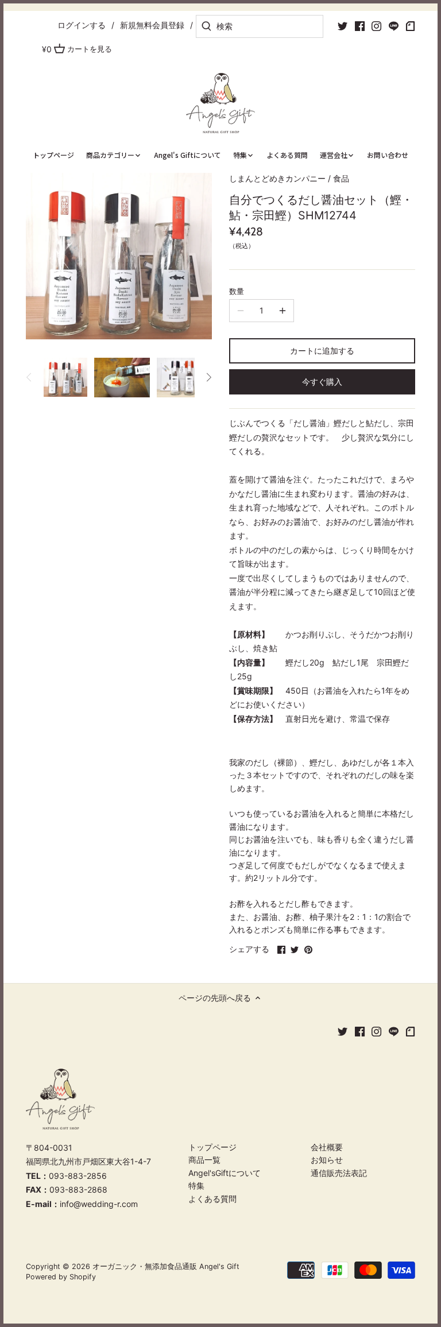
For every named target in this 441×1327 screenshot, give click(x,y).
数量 (236, 291)
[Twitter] (342, 26)
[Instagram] (376, 26)
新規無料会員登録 (152, 25)
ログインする (81, 25)
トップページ (212, 1147)
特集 (196, 1185)
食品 (341, 178)
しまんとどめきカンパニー (277, 178)
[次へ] (208, 377)
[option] (65, 377)
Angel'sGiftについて (224, 1173)
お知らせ (327, 1159)
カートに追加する (322, 350)
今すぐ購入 (322, 381)
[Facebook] (360, 26)
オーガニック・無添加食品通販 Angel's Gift (165, 1266)
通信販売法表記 (339, 1173)
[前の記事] (29, 377)
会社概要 (327, 1147)
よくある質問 (212, 1199)
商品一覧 (204, 1159)
